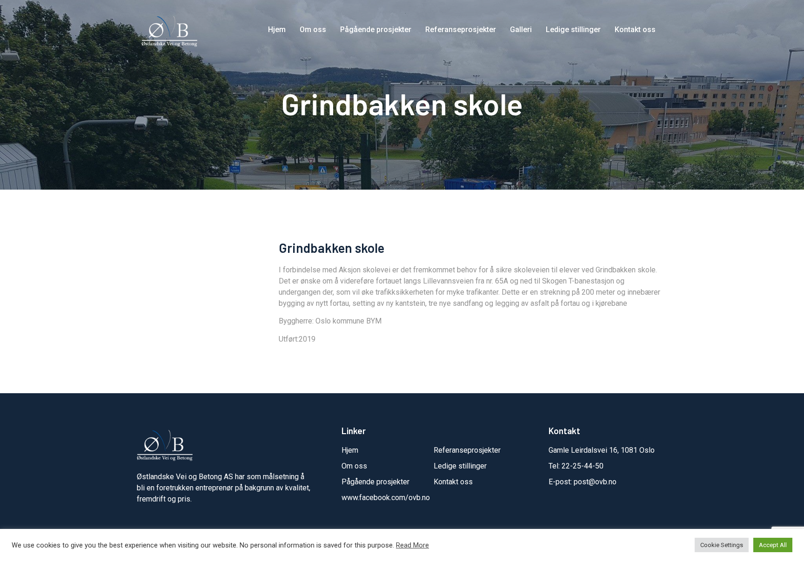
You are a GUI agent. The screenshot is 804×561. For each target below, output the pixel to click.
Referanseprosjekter (460, 29)
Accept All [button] (773, 544)
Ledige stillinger (573, 29)
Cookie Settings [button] (721, 544)
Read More (412, 545)
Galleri (521, 29)
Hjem (277, 29)
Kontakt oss (635, 29)
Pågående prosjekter (375, 29)
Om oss (313, 29)
